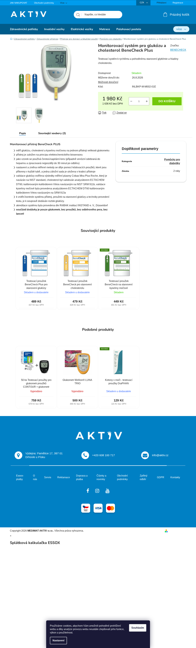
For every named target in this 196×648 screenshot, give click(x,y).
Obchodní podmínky (44, 3)
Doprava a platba (82, 477)
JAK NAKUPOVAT (18, 3)
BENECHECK (178, 50)
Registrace (178, 2)
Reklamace (63, 477)
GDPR (160, 477)
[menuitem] (24, 29)
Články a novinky (101, 477)
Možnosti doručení (108, 82)
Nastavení (58, 640)
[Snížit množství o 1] (131, 101)
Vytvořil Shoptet (177, 530)
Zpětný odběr (143, 477)
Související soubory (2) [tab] (52, 133)
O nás (35, 477)
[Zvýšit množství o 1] (146, 101)
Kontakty (175, 477)
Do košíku (167, 101)
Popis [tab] (22, 133)
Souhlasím (137, 627)
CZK (142, 2)
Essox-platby (20, 477)
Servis (47, 477)
